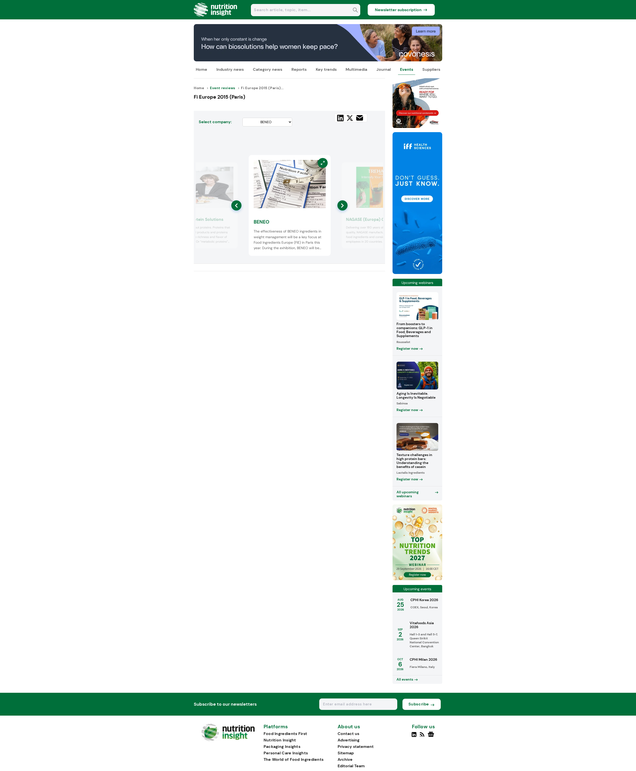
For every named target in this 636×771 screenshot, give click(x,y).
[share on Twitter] (350, 118)
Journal (383, 69)
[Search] (355, 10)
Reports (299, 69)
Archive (345, 759)
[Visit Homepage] (216, 18)
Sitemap (346, 753)
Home (201, 69)
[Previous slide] (236, 205)
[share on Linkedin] (340, 118)
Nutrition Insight (280, 740)
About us (349, 726)
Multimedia (356, 69)
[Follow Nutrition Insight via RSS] (423, 736)
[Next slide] (342, 205)
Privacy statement (356, 746)
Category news (267, 69)
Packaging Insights (282, 746)
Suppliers (431, 69)
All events (405, 679)
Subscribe (418, 704)
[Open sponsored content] (318, 60)
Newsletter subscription (398, 9)
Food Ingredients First (285, 733)
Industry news (230, 69)
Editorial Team (351, 766)
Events (406, 69)
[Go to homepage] (228, 739)
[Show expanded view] (231, 169)
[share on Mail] (359, 118)
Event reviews (222, 88)
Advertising (348, 740)
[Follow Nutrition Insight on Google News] (432, 736)
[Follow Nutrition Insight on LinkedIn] (414, 736)
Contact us (348, 733)
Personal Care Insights (286, 753)
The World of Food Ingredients (294, 759)
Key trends (326, 69)
